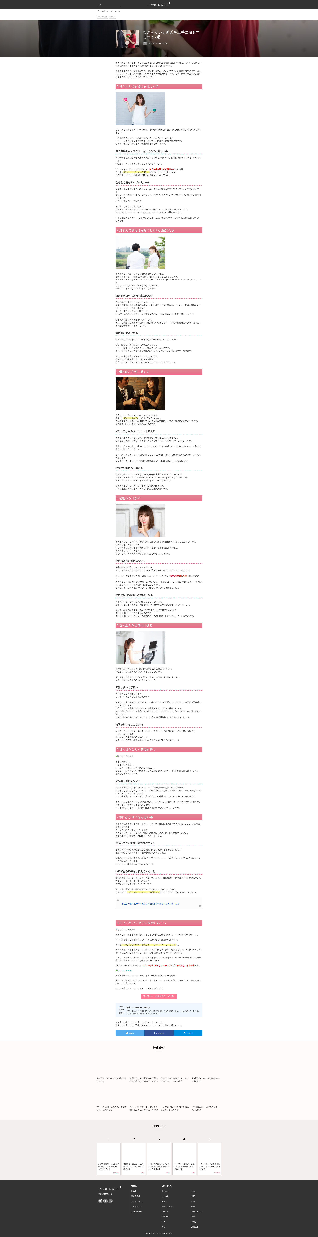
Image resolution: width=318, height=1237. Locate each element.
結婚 (193, 1201)
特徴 (193, 1206)
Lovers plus (157, 4)
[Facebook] (105, 1201)
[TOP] (98, 11)
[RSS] (111, 1201)
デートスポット (168, 1206)
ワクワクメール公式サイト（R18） (159, 996)
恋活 (193, 1196)
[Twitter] (100, 1201)
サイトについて (137, 1201)
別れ (193, 1191)
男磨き (164, 1201)
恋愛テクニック (102, 16)
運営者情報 (135, 1196)
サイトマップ (136, 1206)
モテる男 (165, 1212)
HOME (133, 1191)
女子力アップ (196, 1212)
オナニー (165, 1191)
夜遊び (194, 1222)
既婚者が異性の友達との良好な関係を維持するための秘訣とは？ (150, 904)
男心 (193, 1217)
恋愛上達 (105, 11)
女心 (163, 1227)
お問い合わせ (136, 1212)
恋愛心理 (165, 1217)
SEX (163, 1222)
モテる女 (165, 1196)
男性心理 (112, 16)
